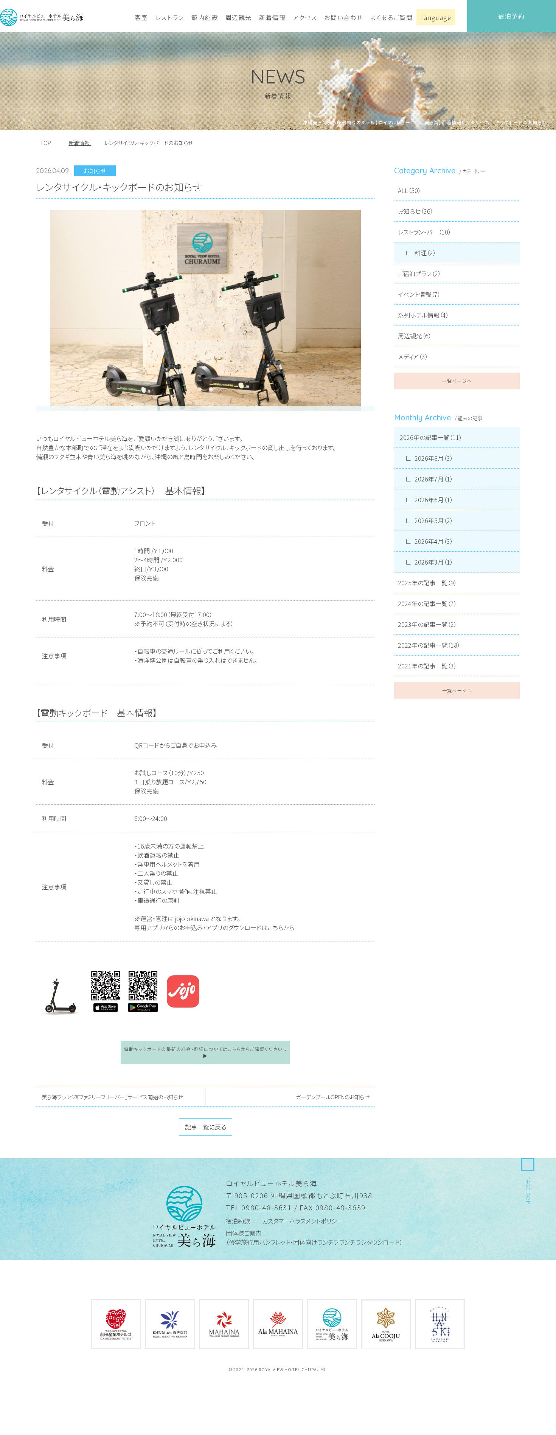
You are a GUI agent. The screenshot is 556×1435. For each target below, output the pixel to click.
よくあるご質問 (391, 17)
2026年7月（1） (434, 478)
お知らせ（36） (415, 211)
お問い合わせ (343, 17)
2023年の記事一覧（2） (427, 624)
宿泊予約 (511, 15)
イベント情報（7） (419, 294)
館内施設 (204, 17)
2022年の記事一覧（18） (429, 645)
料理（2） (425, 252)
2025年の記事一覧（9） (427, 582)
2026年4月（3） (434, 541)
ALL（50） (409, 190)
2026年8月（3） (434, 458)
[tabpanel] (205, 310)
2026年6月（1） (434, 499)
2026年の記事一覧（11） (431, 437)
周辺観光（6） (415, 335)
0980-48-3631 (266, 1207)
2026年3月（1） (434, 561)
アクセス (305, 17)
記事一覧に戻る (205, 1126)
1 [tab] (200, 389)
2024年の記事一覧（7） (427, 603)
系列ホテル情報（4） (423, 314)
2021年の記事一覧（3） (427, 665)
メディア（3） (413, 356)
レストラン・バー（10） (424, 231)
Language (436, 17)
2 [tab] (211, 389)
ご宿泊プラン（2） (419, 273)
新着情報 (272, 17)
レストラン (169, 17)
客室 (141, 17)
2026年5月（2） (434, 520)
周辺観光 (238, 17)
